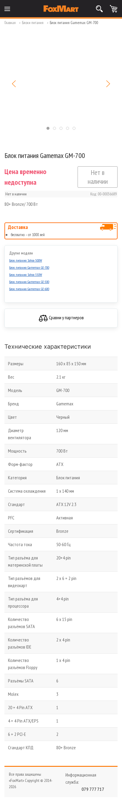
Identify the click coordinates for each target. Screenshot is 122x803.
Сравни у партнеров (66, 317)
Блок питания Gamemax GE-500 (29, 281)
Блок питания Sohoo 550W (25, 274)
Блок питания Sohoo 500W (25, 260)
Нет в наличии (98, 177)
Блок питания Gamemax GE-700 (29, 267)
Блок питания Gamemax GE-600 (29, 289)
